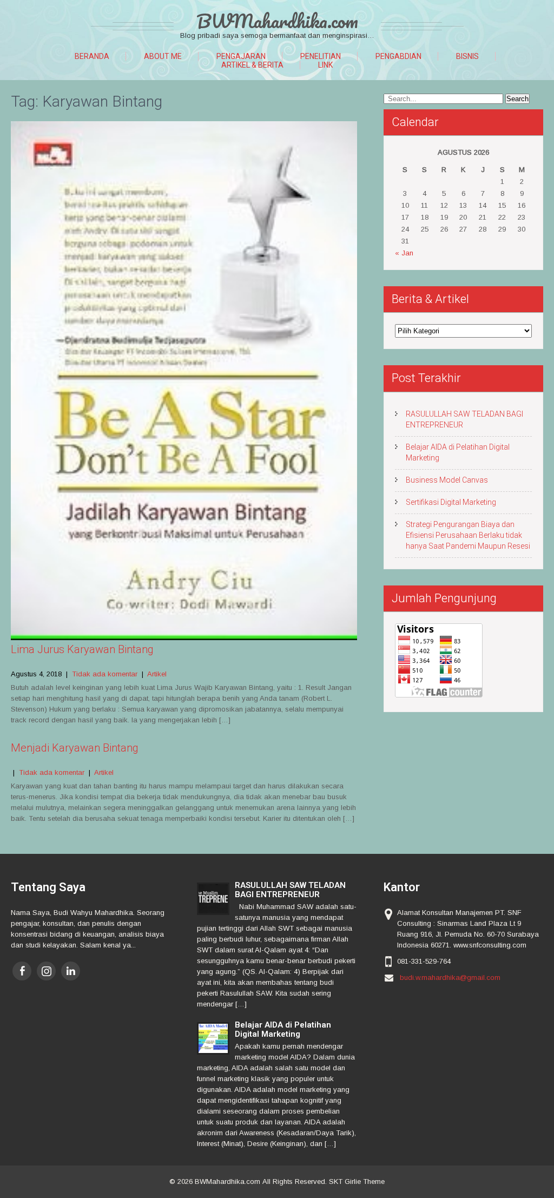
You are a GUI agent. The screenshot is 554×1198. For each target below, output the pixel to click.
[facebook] (21, 971)
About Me (163, 56)
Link (325, 65)
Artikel (157, 674)
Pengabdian (398, 56)
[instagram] (46, 971)
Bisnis (467, 56)
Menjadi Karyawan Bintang (74, 747)
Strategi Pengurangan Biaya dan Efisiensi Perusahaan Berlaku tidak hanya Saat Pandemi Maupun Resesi (468, 535)
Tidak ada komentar (104, 674)
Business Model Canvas (447, 480)
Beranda (92, 56)
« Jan (404, 253)
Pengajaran (241, 56)
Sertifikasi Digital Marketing (451, 502)
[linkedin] (70, 971)
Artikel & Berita (252, 65)
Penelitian (320, 56)
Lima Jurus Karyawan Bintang (82, 649)
